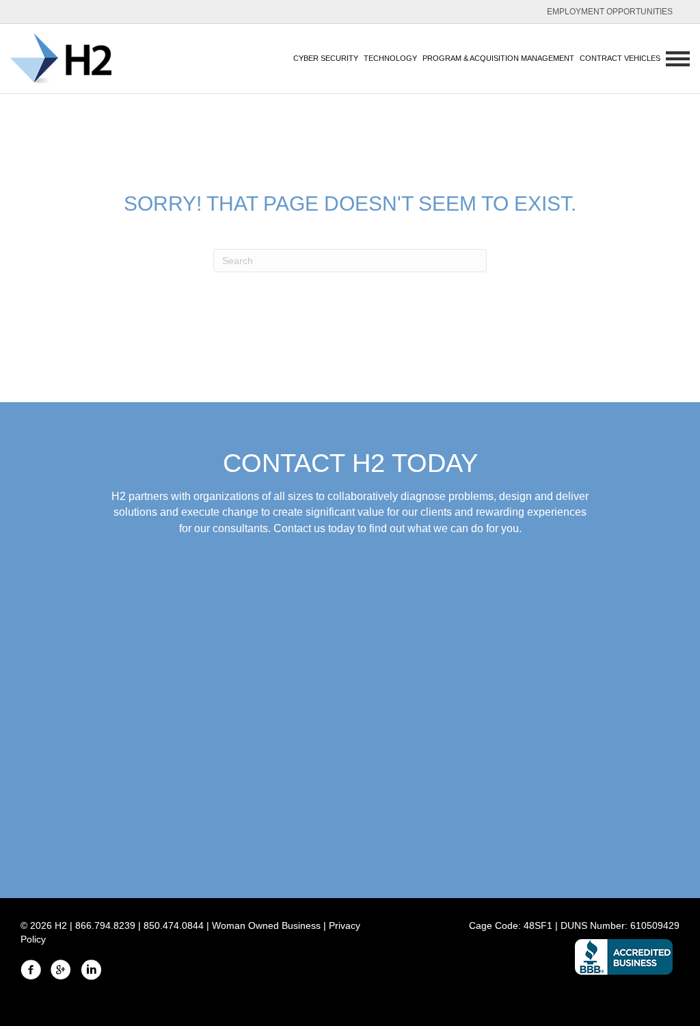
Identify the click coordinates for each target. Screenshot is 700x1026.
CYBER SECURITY (325, 58)
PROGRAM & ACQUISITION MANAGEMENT (498, 58)
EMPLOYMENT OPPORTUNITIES (610, 11)
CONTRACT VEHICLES (620, 58)
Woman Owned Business (266, 925)
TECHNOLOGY (390, 58)
